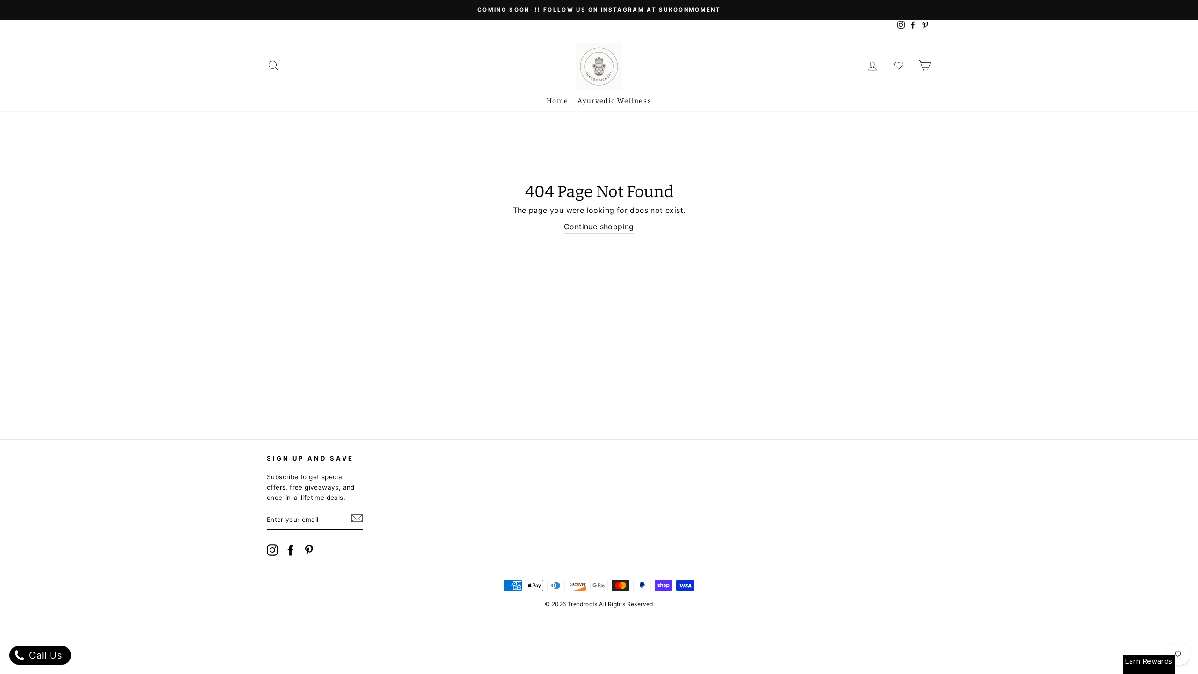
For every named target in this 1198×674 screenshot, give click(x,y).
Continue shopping (599, 226)
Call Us (44, 655)
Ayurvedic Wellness (614, 101)
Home (558, 101)
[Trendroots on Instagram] (272, 551)
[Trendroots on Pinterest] (308, 551)
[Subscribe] (357, 520)
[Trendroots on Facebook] (290, 551)
